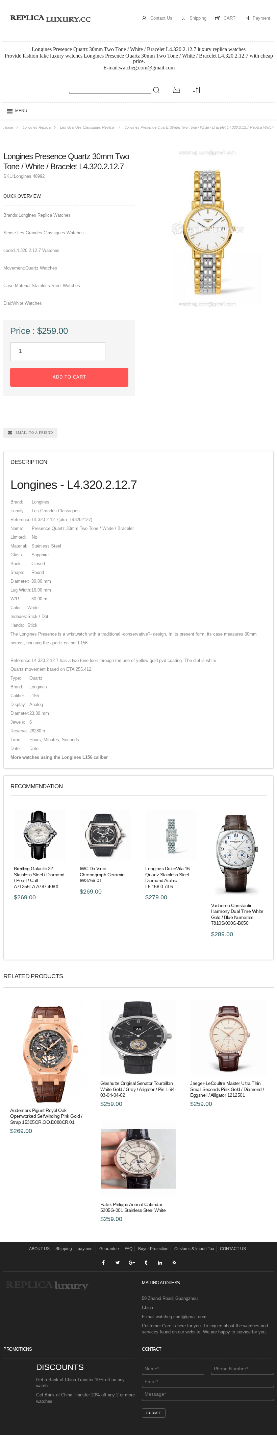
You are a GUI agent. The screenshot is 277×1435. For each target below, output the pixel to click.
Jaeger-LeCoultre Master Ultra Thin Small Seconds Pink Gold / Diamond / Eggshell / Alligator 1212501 (227, 1089)
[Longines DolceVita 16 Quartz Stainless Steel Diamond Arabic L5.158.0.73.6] (171, 835)
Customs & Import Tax (194, 1248)
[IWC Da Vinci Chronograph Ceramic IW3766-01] (106, 835)
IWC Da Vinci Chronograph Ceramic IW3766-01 (102, 874)
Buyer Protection (153, 1248)
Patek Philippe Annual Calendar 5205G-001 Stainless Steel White (133, 1207)
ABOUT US (39, 1248)
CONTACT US (233, 1248)
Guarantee (109, 1248)
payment (86, 1248)
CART (229, 18)
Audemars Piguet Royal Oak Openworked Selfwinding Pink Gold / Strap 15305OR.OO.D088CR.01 (46, 1116)
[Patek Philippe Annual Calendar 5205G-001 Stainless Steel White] (138, 1158)
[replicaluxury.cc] (50, 18)
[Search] (156, 90)
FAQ (128, 1248)
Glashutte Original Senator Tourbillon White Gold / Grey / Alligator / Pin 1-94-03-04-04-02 (138, 1089)
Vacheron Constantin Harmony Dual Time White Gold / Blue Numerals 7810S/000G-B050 (237, 914)
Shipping (198, 18)
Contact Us (161, 18)
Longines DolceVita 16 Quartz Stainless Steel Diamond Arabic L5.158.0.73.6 (167, 877)
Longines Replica (37, 127)
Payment (261, 18)
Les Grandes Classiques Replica (87, 127)
